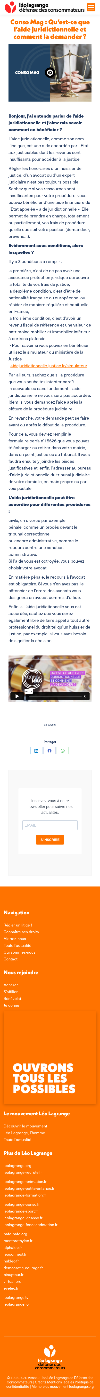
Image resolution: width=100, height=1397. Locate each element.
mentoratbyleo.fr (18, 1240)
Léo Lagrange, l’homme (24, 1132)
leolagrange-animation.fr (25, 1181)
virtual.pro (12, 1281)
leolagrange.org (17, 1165)
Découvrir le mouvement (25, 1126)
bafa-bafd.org (15, 1234)
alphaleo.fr (13, 1247)
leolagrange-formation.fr (25, 1195)
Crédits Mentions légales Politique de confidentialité (49, 1384)
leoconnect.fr (15, 1254)
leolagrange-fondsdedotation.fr (31, 1224)
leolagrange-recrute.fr (23, 1172)
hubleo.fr (11, 1261)
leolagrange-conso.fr (22, 1204)
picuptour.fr (14, 1274)
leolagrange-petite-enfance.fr (29, 1188)
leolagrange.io (16, 1304)
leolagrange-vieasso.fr (23, 1218)
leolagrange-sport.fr (21, 1211)
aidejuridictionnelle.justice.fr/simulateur (48, 365)
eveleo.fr (11, 1288)
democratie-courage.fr (23, 1267)
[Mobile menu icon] (91, 7)
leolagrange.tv (16, 1297)
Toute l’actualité (17, 1139)
